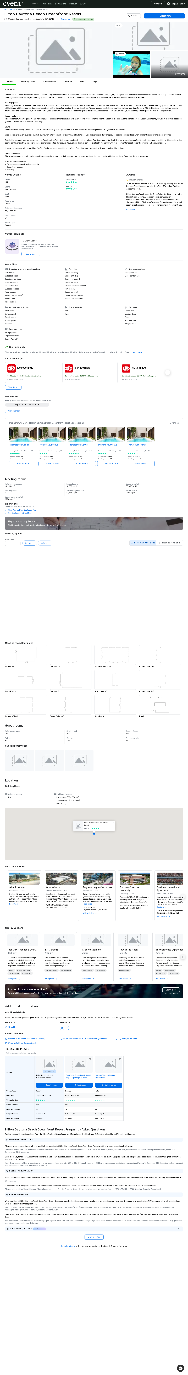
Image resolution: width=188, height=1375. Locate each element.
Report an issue (67, 1246)
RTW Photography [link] (91, 949)
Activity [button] (11, 970)
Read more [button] (13, 904)
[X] (62, 1028)
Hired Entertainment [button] (23, 970)
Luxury (83, 4)
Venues (35, 4)
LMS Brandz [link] (51, 949)
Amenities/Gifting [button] (51, 970)
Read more (130, 210)
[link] (22, 940)
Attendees (9, 539)
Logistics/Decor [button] (14, 973)
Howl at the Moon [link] (128, 949)
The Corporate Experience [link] (169, 949)
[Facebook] (67, 1028)
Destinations (60, 4)
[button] (56, 50)
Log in (182, 4)
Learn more (136, 352)
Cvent (4, 9)
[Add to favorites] (90, 1058)
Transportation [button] (160, 973)
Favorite (135, 16)
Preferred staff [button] (26, 973)
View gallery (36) (178, 74)
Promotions (47, 4)
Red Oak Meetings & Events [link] (22, 949)
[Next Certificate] (167, 372)
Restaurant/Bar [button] (124, 970)
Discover (73, 4)
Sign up (175, 4)
